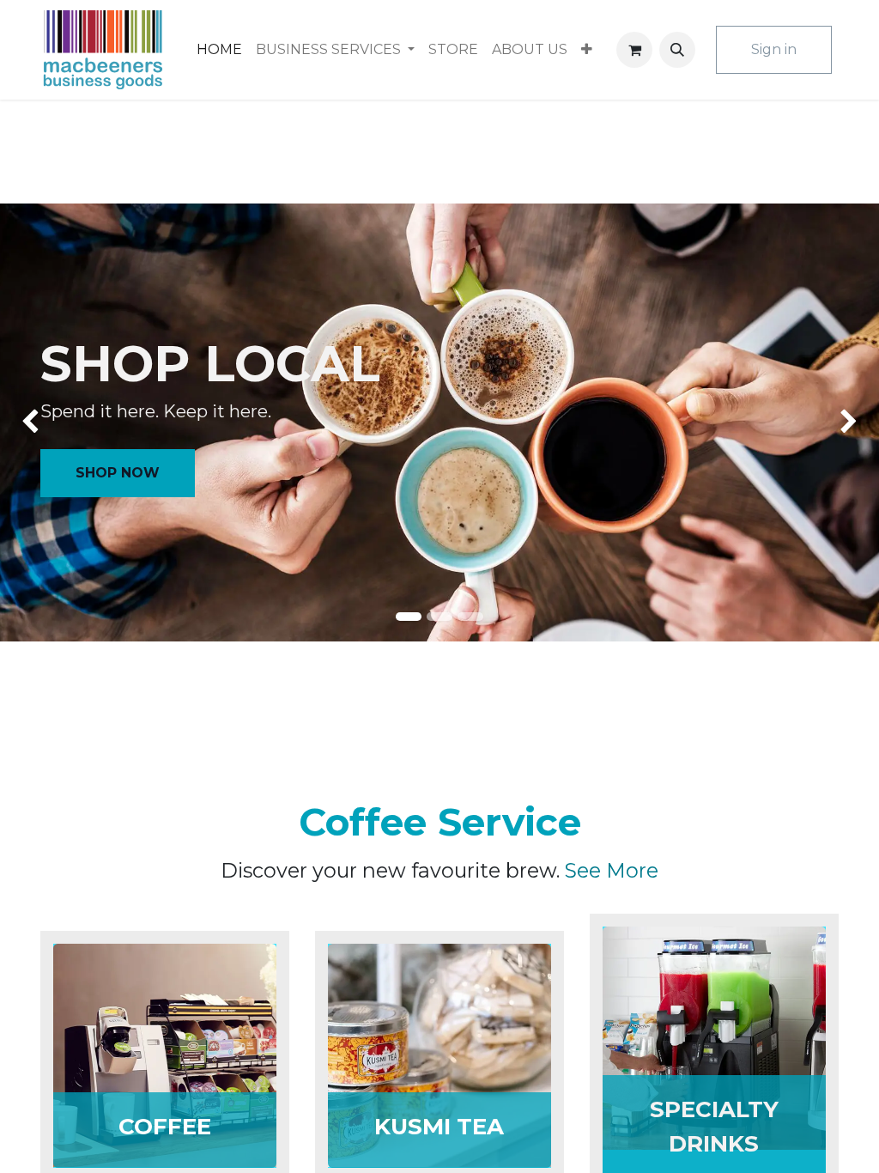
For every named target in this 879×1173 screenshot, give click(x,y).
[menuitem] (219, 50)
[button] (677, 50)
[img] (35, 422)
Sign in (774, 49)
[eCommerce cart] (634, 50)
